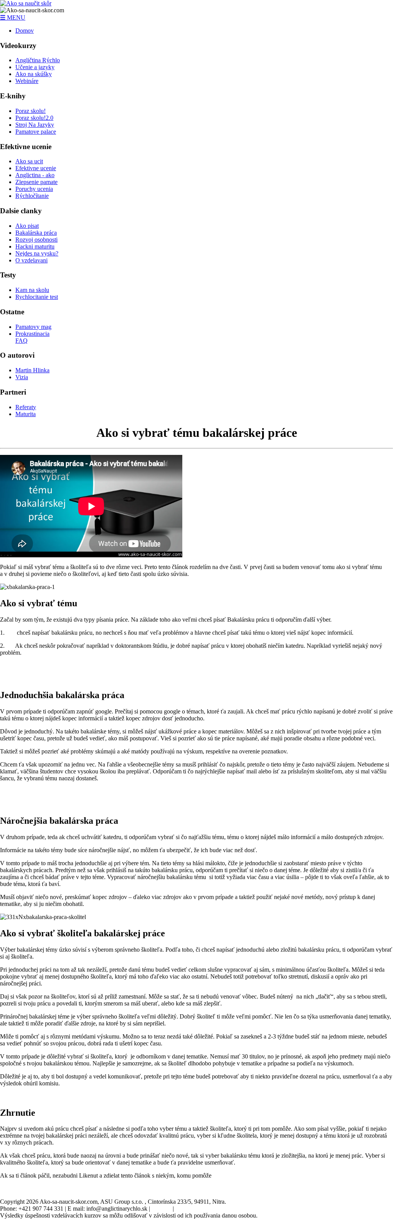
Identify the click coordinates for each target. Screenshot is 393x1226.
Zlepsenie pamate (36, 182)
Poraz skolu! (30, 111)
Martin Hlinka (32, 370)
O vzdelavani (31, 260)
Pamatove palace (35, 131)
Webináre (26, 81)
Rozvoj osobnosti (36, 239)
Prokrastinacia (32, 333)
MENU (12, 17)
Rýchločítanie (32, 195)
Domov (24, 30)
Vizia (21, 377)
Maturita (25, 414)
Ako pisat (27, 225)
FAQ (21, 340)
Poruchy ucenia (34, 189)
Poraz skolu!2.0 (34, 117)
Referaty (25, 407)
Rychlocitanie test (36, 297)
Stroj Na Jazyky (34, 124)
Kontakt (161, 1208)
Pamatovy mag (33, 327)
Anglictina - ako (34, 175)
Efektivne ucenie (35, 168)
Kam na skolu (32, 290)
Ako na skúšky (33, 74)
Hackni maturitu (34, 246)
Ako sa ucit (29, 161)
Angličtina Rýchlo (37, 60)
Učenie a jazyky (34, 67)
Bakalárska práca (36, 232)
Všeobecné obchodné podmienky (215, 1208)
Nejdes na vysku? (36, 253)
